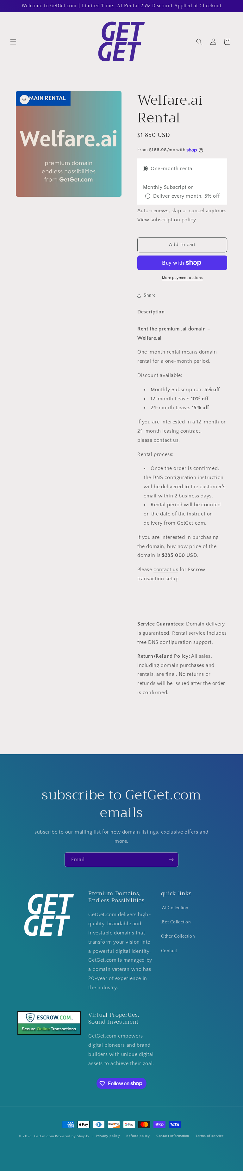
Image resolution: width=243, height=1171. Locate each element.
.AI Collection (175, 907)
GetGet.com (44, 1136)
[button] (13, 42)
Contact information (172, 1136)
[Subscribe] (171, 859)
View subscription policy (166, 220)
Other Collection (178, 936)
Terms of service (210, 1136)
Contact (169, 950)
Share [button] (150, 295)
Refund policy (138, 1136)
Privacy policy (108, 1136)
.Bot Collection (176, 922)
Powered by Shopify (72, 1136)
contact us (166, 440)
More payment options (182, 278)
